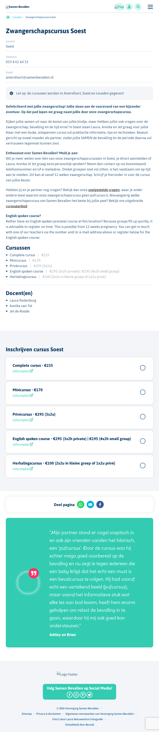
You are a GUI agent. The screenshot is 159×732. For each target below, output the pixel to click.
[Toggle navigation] (150, 7)
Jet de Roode (19, 311)
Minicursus (18, 260)
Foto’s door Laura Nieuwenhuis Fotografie (77, 719)
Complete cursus (23, 255)
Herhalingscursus (23, 277)
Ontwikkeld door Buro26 (79, 724)
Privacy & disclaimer (48, 713)
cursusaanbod (16, 206)
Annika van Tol (21, 306)
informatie (21, 371)
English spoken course (27, 271)
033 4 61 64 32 (17, 62)
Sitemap (27, 713)
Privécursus (19, 266)
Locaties (17, 17)
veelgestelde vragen (104, 190)
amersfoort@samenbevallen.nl (30, 77)
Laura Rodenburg (23, 300)
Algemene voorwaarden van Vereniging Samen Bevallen (99, 713)
